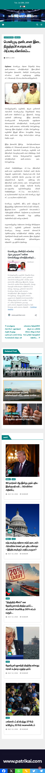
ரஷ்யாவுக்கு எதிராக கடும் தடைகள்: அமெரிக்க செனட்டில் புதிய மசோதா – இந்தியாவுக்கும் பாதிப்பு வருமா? (22, 546)
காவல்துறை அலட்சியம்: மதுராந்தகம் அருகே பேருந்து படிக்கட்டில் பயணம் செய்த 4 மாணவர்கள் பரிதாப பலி (13, 332)
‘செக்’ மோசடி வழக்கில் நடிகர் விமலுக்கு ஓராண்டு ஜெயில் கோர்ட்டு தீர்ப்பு (20, 419)
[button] (37, 25)
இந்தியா (8, 479)
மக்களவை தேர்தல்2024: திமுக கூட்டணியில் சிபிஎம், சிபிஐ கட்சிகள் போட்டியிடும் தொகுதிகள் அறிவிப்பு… (31, 332)
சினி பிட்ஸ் (8, 413)
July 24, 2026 (13, 494)
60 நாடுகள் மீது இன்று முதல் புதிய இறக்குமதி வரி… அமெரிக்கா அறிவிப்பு (22, 486)
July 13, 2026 (13, 673)
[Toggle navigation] (41, 24)
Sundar (25, 494)
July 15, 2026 (13, 554)
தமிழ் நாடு (17, 37)
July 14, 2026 (13, 617)
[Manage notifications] (40, 768)
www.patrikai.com (22, 16)
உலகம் (13, 479)
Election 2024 (8, 37)
